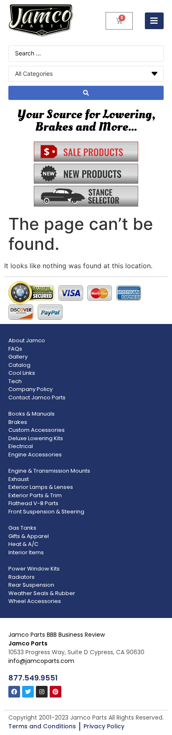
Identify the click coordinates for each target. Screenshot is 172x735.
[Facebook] (14, 692)
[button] (154, 20)
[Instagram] (42, 692)
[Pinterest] (55, 692)
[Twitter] (28, 692)
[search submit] (86, 93)
